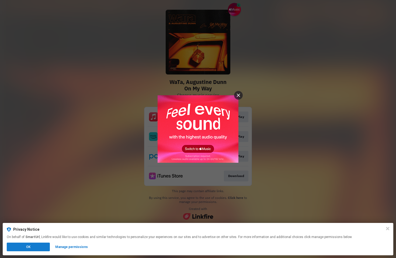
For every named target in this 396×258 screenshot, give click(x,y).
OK (28, 247)
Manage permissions (71, 247)
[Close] (387, 228)
